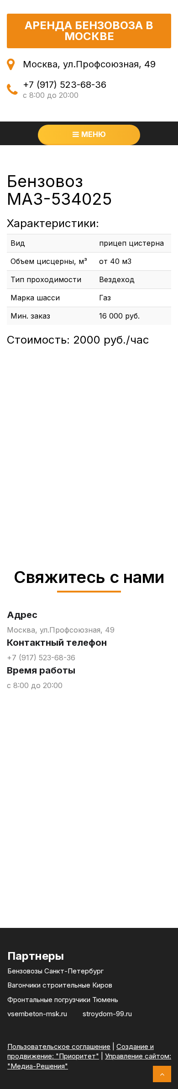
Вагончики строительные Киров (59, 985)
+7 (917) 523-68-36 (64, 84)
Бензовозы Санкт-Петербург (55, 971)
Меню (93, 134)
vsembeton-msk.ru (37, 1013)
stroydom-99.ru (107, 1013)
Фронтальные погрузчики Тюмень (62, 999)
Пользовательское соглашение (58, 1046)
